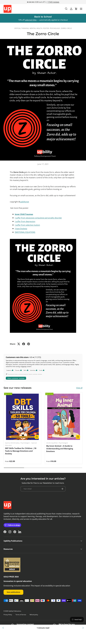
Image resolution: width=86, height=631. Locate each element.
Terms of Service (21, 615)
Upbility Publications (15, 611)
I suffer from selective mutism (27, 225)
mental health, (36, 28)
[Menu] (81, 8)
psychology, (55, 28)
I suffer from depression (25, 221)
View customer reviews (16, 378)
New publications (13, 592)
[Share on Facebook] (23, 343)
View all (79, 388)
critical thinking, (22, 28)
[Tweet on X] (18, 343)
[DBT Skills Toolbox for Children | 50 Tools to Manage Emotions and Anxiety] (22, 417)
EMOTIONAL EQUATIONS (25, 232)
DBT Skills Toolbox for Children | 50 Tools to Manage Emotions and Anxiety (20, 451)
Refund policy (34, 615)
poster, (46, 28)
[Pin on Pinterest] (28, 343)
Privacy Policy (8, 615)
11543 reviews (53, 2)
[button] (76, 8)
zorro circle (66, 28)
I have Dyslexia (21, 228)
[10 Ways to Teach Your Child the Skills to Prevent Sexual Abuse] (83, 628)
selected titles (31, 20)
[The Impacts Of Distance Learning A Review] (3, 628)
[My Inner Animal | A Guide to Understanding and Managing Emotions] (63, 417)
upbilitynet (24, 202)
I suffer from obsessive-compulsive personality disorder (38, 218)
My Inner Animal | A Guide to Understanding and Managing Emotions (59, 449)
